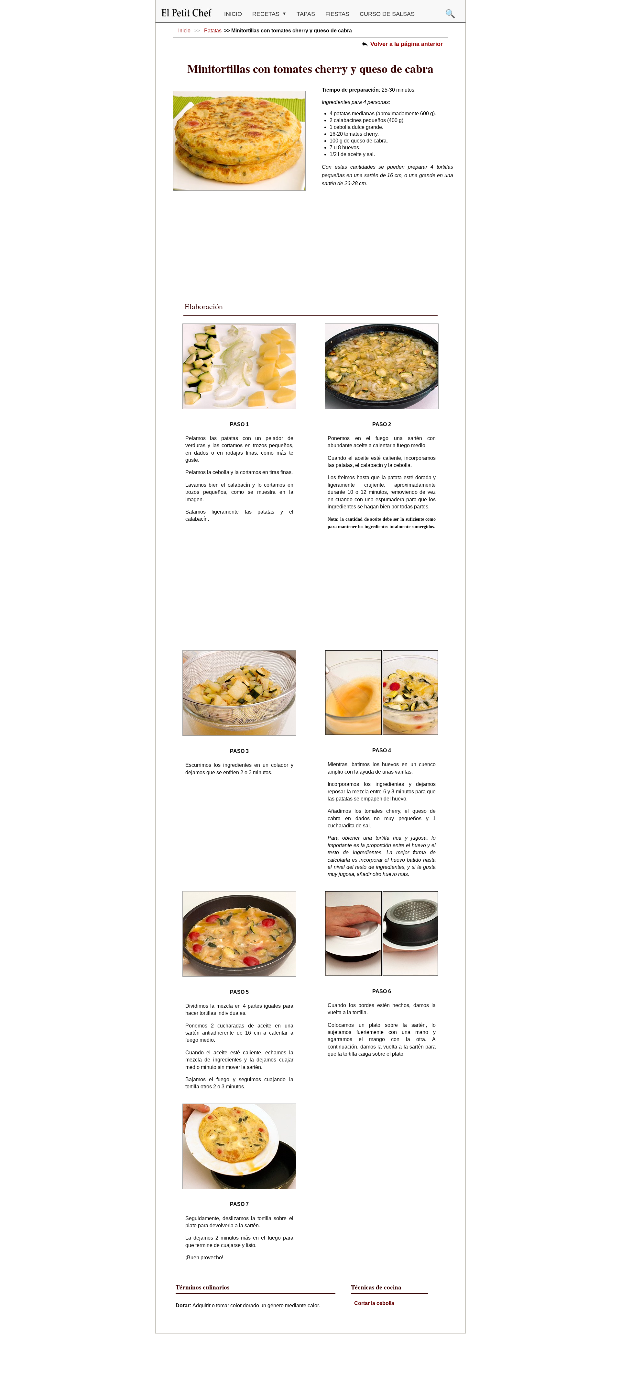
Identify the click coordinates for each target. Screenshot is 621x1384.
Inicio (233, 13)
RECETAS (266, 13)
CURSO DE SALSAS (387, 13)
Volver (406, 44)
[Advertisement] (310, 242)
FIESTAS (337, 13)
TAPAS (306, 13)
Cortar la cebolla (374, 1303)
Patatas (213, 30)
